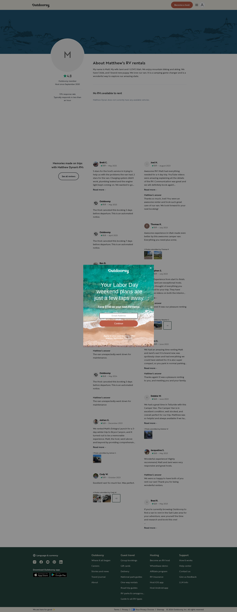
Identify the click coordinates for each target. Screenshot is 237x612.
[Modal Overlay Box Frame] (118, 306)
